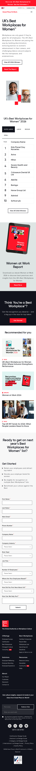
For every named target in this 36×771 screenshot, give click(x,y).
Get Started (18, 320)
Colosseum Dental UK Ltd (20, 173)
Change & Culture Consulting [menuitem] (7, 648)
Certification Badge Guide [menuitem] (18, 736)
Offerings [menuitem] (5, 636)
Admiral (14, 195)
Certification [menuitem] (5, 642)
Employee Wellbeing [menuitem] (8, 660)
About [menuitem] (4, 674)
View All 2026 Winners (12, 62)
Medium (27, 129)
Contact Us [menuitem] (5, 684)
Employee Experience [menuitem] (8, 666)
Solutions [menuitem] (5, 657)
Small (6, 135)
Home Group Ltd (18, 190)
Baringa (14, 185)
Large (19, 129)
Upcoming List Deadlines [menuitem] (23, 648)
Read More (18, 285)
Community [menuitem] (24, 666)
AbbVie (14, 180)
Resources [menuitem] (23, 657)
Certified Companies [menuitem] (25, 639)
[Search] (24, 8)
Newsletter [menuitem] (22, 663)
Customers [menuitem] (5, 679)
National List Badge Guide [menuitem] (18, 738)
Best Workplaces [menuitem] (7, 644)
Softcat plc (16, 201)
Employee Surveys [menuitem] (7, 639)
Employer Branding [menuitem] (7, 663)
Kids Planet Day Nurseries (18, 148)
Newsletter (31, 8)
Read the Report (10, 69)
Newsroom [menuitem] (5, 682)
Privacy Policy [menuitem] (29, 743)
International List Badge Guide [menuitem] (13, 743)
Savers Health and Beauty (19, 166)
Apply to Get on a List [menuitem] (25, 652)
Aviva (13, 154)
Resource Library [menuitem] (24, 660)
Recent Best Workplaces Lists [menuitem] (24, 643)
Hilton (13, 160)
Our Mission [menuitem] (5, 677)
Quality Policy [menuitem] (18, 746)
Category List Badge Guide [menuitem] (18, 741)
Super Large (8, 129)
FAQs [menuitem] (20, 668)
